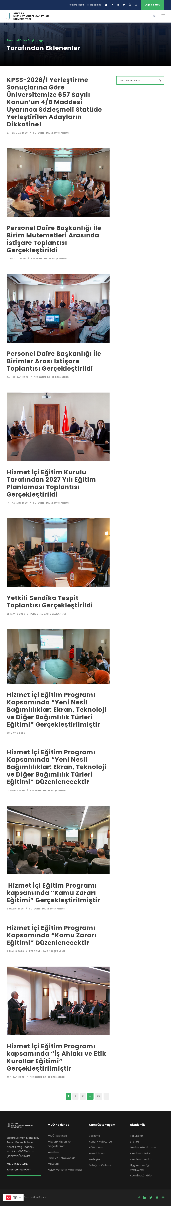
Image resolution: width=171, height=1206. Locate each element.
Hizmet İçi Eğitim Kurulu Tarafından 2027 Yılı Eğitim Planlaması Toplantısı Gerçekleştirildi (51, 483)
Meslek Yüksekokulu (143, 1147)
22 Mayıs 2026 (16, 613)
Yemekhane (97, 1153)
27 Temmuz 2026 (17, 132)
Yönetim (53, 1152)
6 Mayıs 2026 (15, 908)
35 (98, 1096)
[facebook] (112, 4)
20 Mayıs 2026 (16, 732)
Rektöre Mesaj (76, 4)
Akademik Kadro (140, 1159)
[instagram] (136, 4)
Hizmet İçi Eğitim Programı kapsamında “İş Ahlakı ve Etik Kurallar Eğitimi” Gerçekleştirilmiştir (56, 1057)
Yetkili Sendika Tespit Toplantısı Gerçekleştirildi (50, 602)
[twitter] (124, 4)
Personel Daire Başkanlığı (51, 132)
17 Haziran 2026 (17, 502)
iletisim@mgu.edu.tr (19, 1169)
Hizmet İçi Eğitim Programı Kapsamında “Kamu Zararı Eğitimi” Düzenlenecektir (52, 935)
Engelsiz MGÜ (152, 4)
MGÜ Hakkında (57, 1136)
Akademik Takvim (141, 1153)
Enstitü (134, 1142)
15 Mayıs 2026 (16, 790)
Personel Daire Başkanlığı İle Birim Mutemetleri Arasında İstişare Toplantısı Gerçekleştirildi (54, 239)
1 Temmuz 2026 (16, 258)
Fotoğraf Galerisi (100, 1165)
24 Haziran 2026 (18, 377)
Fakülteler (136, 1136)
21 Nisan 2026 (16, 1077)
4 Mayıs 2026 (15, 951)
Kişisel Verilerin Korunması (65, 1170)
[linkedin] (118, 4)
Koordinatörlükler (141, 1175)
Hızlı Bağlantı (94, 4)
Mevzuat (53, 1164)
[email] (106, 4)
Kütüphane (96, 1147)
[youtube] (130, 4)
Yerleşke (94, 1159)
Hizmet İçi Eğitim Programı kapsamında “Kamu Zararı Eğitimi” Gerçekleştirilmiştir (53, 893)
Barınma (94, 1136)
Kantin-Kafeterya (100, 1142)
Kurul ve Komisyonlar (61, 1158)
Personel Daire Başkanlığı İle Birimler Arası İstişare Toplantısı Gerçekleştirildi (54, 361)
